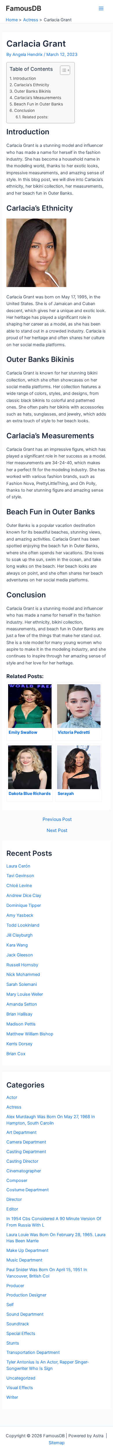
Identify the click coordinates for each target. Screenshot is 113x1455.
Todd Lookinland (22, 925)
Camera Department (26, 1142)
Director (14, 1199)
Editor (12, 1209)
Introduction (24, 78)
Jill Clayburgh (19, 935)
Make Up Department (27, 1250)
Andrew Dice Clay (23, 895)
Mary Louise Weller (24, 994)
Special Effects (20, 1333)
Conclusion (24, 110)
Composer (16, 1180)
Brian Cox (15, 1053)
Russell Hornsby (22, 964)
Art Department (21, 1132)
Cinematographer (23, 1170)
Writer (12, 1397)
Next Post (57, 830)
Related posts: (35, 117)
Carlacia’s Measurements (37, 97)
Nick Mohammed (23, 974)
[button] (62, 70)
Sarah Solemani (21, 984)
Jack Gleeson (19, 955)
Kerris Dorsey (19, 1043)
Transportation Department (33, 1352)
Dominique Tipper (23, 905)
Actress (13, 1107)
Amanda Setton (21, 1004)
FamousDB (23, 8)
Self (10, 1304)
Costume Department (27, 1189)
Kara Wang (17, 945)
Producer (15, 1285)
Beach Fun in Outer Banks (38, 104)
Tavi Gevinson (20, 875)
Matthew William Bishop (29, 1034)
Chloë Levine (19, 885)
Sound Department (24, 1314)
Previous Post (57, 819)
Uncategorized (20, 1378)
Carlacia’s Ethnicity (31, 84)
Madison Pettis (21, 1024)
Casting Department (26, 1151)
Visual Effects (19, 1387)
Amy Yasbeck (19, 915)
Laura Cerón (18, 866)
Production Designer (26, 1295)
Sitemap (57, 1442)
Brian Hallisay (19, 1014)
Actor (11, 1097)
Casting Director (22, 1161)
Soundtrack (17, 1323)
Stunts (12, 1343)
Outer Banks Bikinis (32, 91)
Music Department (24, 1260)
